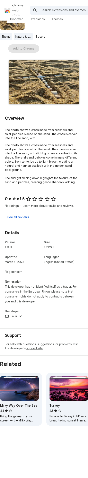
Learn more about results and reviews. (48, 206)
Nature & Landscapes (24, 36)
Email (14, 316)
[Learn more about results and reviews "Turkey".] (60, 411)
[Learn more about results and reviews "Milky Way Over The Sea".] (10, 411)
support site (34, 348)
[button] (44, 82)
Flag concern (13, 272)
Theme (6, 36)
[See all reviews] (18, 217)
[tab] (16, 19)
